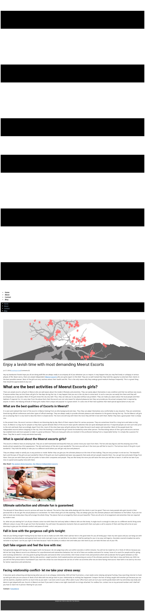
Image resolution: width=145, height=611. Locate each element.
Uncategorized (15, 370)
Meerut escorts (51, 377)
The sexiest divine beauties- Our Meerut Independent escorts (34, 464)
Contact (8, 297)
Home (7, 292)
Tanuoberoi (14, 589)
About (7, 295)
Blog (6, 299)
